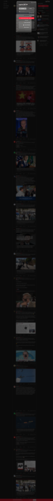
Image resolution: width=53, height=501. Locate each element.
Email (23, 8)
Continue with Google (27, 22)
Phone (31, 8)
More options (27, 27)
